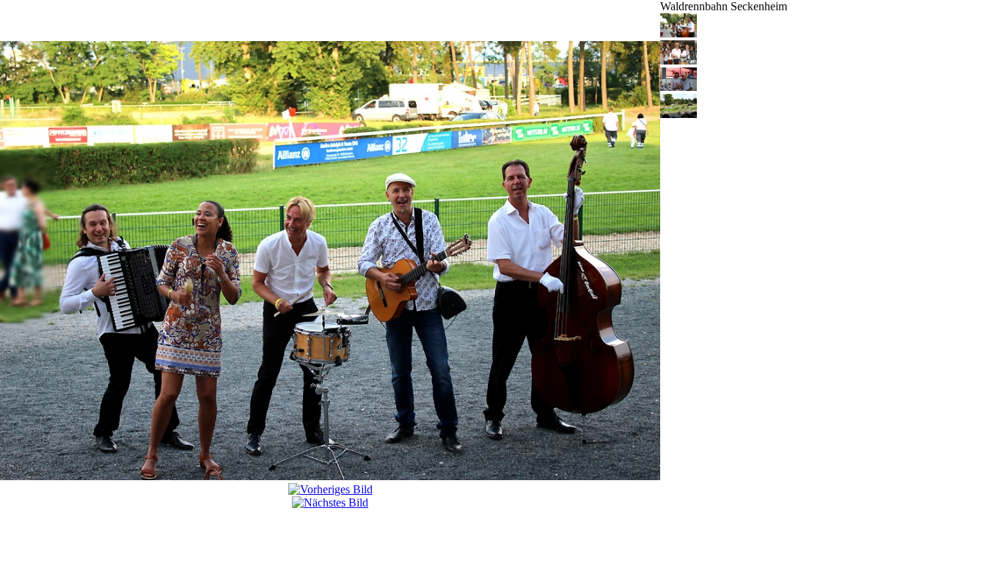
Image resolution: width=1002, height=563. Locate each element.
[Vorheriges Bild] (330, 489)
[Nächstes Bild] (330, 502)
